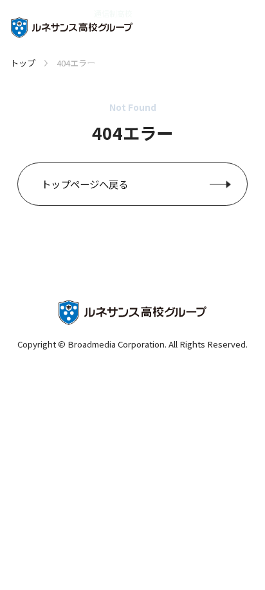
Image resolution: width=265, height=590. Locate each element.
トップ (22, 63)
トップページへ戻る (84, 184)
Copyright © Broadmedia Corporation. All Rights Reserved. (132, 344)
